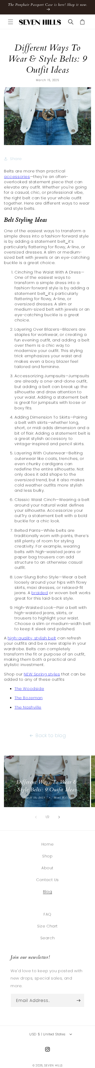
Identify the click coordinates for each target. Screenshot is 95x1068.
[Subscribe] (78, 1000)
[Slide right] (59, 817)
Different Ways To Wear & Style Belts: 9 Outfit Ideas (46, 786)
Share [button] (16, 158)
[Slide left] (36, 817)
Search (47, 938)
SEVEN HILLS (53, 1065)
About (47, 868)
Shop (47, 856)
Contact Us (47, 879)
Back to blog (51, 735)
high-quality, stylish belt (32, 638)
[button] (10, 22)
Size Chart (47, 926)
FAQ (47, 914)
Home (47, 844)
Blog (47, 891)
